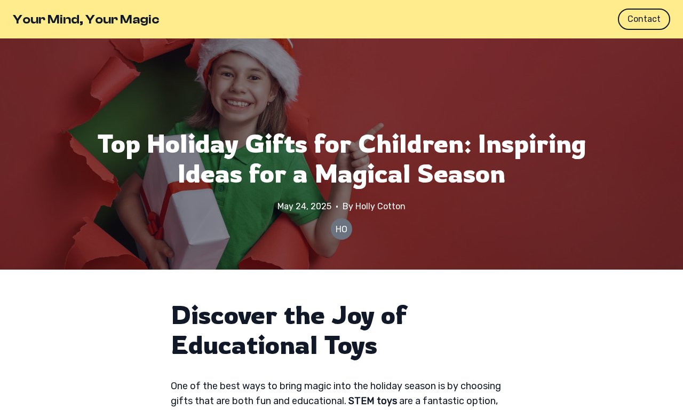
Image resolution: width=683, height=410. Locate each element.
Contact (644, 19)
